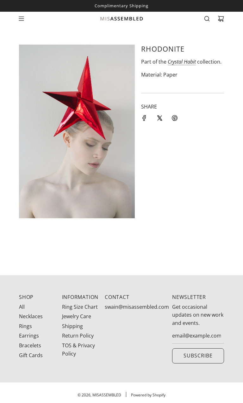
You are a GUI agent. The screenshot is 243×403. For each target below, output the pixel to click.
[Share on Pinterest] (175, 119)
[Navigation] (21, 19)
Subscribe (198, 355)
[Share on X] (159, 119)
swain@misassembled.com (137, 306)
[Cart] (221, 19)
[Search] (207, 19)
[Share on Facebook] (144, 119)
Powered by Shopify (148, 395)
